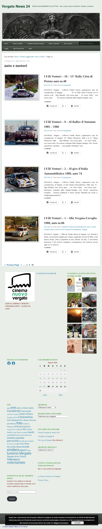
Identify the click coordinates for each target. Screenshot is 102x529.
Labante (19, 429)
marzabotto (11, 435)
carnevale (26, 410)
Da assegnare (66, 85)
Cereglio (47, 229)
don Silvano (24, 420)
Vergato (84, 229)
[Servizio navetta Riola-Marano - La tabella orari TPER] (89, 300)
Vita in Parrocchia (18, 48)
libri (24, 429)
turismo (13, 452)
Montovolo (28, 435)
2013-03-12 (48, 177)
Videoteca (13, 459)
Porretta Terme (11, 444)
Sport (30, 48)
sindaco (13, 449)
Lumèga (24, 432)
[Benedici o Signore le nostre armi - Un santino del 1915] (74, 346)
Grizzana (18, 426)
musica (11, 437)
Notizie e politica (18, 43)
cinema (15, 417)
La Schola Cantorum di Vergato (49, 476)
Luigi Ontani (17, 432)
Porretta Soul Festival (26, 441)
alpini (8, 408)
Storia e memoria (54, 43)
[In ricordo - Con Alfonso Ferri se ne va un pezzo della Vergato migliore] (74, 284)
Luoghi (6, 48)
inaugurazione (11, 429)
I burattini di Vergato (45, 436)
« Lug (45, 394)
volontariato (16, 462)
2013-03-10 (48, 227)
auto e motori (22, 407)
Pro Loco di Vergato (45, 440)
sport (23, 450)
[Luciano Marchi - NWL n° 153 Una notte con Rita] (89, 346)
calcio (31, 407)
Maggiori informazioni (61, 523)
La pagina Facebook (46, 273)
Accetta (77, 523)
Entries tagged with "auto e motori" (32, 56)
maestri (30, 432)
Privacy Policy (43, 480)
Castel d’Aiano (26, 413)
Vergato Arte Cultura (16, 456)
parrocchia (13, 440)
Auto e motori (91, 227)
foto (19, 422)
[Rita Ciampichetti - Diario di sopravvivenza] (74, 315)
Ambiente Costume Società (35, 43)
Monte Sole (20, 435)
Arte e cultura (68, 43)
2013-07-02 (48, 130)
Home (6, 43)
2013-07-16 (48, 85)
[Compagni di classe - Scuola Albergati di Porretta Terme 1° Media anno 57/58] (89, 315)
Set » (61, 394)
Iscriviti (12, 499)
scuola (25, 446)
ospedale (19, 437)
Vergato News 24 (16, 6)
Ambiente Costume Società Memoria (74, 227)
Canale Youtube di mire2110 (48, 432)
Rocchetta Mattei (14, 446)
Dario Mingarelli (13, 420)
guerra (27, 426)
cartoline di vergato (12, 414)
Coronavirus (25, 417)
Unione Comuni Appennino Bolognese (68, 229)
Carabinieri (14, 411)
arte (13, 407)
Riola (26, 443)
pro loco (20, 443)
